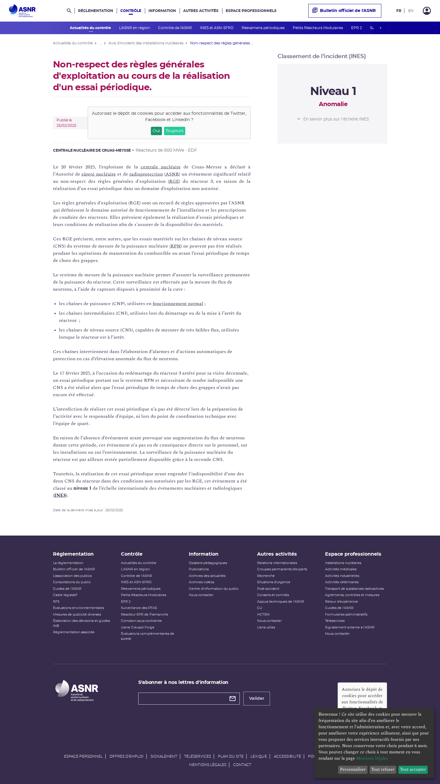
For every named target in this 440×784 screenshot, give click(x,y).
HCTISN (263, 614)
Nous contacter (201, 595)
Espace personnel (83, 756)
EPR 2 (357, 28)
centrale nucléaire (160, 167)
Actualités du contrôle (91, 28)
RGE (174, 181)
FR (398, 11)
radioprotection (146, 174)
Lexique (259, 756)
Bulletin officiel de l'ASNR (348, 11)
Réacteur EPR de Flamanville (144, 614)
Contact (242, 765)
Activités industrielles (342, 576)
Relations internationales (277, 563)
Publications (199, 569)
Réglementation (95, 11)
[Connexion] (427, 11)
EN (411, 11)
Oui (156, 131)
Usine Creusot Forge (137, 627)
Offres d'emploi (127, 756)
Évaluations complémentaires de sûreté (147, 636)
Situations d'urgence (273, 582)
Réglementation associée (74, 632)
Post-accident (268, 588)
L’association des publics (72, 576)
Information (162, 11)
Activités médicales (340, 569)
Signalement (164, 756)
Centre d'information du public (214, 588)
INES (60, 495)
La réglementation (68, 563)
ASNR (172, 174)
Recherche (266, 576)
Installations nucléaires (343, 563)
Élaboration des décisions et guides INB (81, 623)
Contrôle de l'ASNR (175, 28)
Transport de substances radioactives (354, 588)
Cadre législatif (65, 595)
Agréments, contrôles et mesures (352, 595)
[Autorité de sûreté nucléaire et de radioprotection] (22, 11)
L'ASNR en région (135, 28)
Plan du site (231, 756)
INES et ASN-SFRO (217, 28)
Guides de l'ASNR (67, 588)
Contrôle (130, 11)
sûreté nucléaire (98, 174)
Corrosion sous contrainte (141, 620)
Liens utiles (266, 627)
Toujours (174, 131)
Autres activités (201, 11)
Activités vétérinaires (342, 582)
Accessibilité (287, 756)
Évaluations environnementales (78, 608)
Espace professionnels (251, 11)
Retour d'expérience (341, 601)
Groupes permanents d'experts (282, 569)
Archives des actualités (207, 576)
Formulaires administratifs (346, 614)
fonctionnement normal (178, 303)
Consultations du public (72, 582)
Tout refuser (383, 769)
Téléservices (335, 620)
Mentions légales (207, 765)
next (380, 28)
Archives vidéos (201, 582)
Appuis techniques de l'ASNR (280, 601)
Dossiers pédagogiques (208, 563)
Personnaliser (353, 769)
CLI (259, 608)
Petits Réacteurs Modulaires (318, 28)
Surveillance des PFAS (139, 608)
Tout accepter (413, 769)
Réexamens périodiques (264, 28)
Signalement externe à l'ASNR (349, 627)
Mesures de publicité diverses (77, 614)
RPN (176, 246)
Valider (256, 698)
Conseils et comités (273, 595)
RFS (56, 601)
